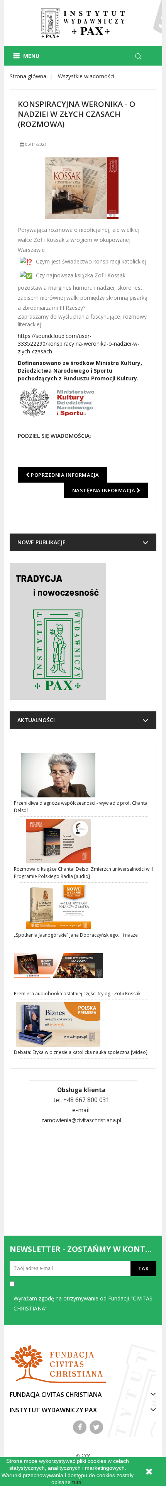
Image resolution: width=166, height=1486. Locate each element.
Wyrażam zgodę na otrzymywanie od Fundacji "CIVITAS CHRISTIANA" (83, 1303)
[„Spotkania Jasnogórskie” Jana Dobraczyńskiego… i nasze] (84, 907)
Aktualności (36, 720)
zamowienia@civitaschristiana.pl (81, 1120)
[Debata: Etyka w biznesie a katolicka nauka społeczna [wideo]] (84, 1024)
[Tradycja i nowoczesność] (58, 631)
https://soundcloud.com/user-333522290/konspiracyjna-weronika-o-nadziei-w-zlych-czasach (78, 343)
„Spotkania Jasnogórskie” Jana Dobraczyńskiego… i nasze (76, 935)
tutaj (77, 1482)
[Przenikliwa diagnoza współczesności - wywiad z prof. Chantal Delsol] (84, 775)
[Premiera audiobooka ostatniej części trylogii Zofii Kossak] (84, 966)
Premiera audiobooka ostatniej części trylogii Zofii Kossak (77, 993)
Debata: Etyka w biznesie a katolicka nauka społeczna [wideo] (80, 1052)
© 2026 (83, 1456)
